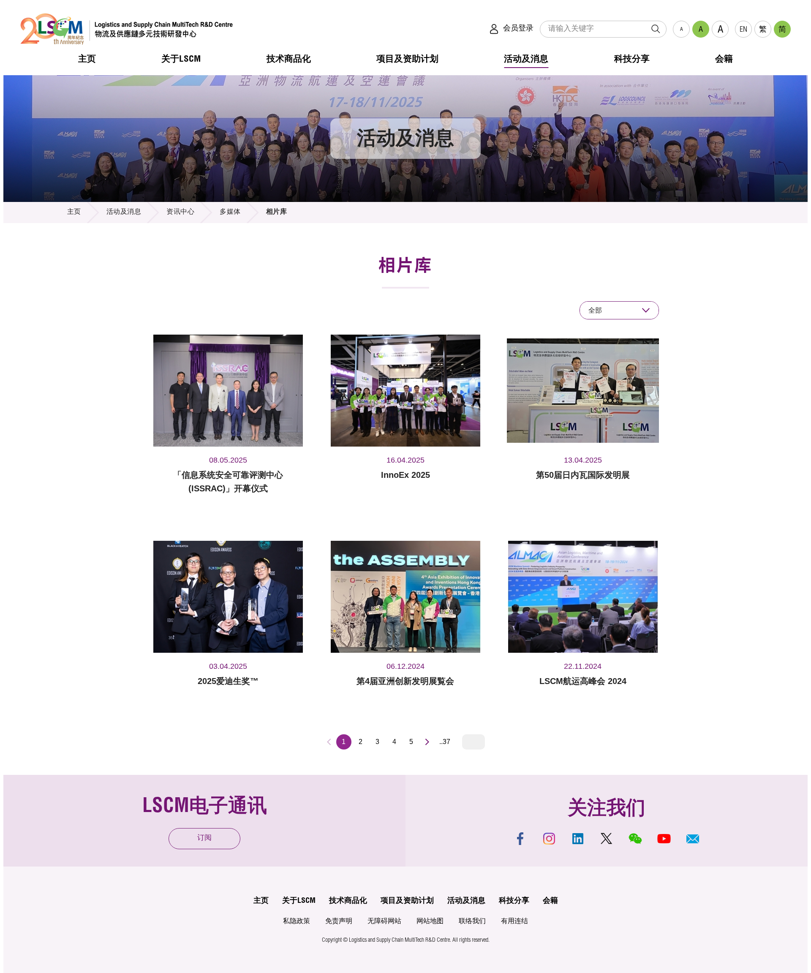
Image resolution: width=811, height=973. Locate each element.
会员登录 (518, 29)
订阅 (204, 838)
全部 (595, 310)
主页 (74, 212)
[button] (692, 838)
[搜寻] (655, 29)
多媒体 (230, 212)
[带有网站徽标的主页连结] (126, 29)
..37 (444, 741)
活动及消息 (124, 212)
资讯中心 (180, 212)
